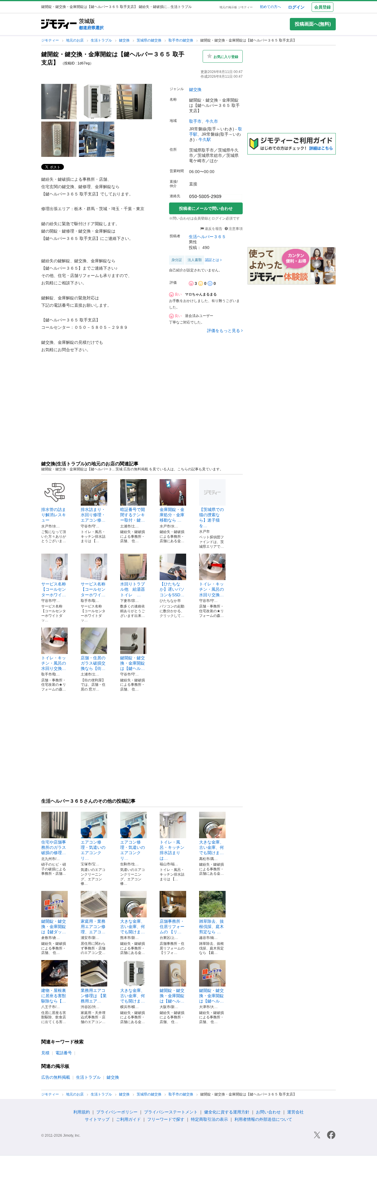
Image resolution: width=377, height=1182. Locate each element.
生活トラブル (102, 40)
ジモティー (50, 40)
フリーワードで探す (165, 1119)
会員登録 (322, 7)
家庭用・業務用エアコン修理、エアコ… (93, 926)
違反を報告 (213, 229)
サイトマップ (97, 1119)
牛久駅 (205, 139)
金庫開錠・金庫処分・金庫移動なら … (172, 514)
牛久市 (212, 121)
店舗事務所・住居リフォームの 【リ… (172, 926)
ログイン (296, 7)
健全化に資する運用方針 (226, 1112)
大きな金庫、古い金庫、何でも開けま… (211, 847)
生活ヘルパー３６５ (207, 236)
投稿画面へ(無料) (313, 23)
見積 (45, 1052)
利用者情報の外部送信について (263, 1119)
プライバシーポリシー (117, 1112)
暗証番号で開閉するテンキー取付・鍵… (132, 514)
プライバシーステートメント (171, 1112)
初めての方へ (270, 7)
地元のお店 (75, 40)
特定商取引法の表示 (209, 1119)
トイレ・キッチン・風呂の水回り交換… (211, 589)
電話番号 (63, 1052)
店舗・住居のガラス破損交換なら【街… (93, 663)
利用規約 (81, 1112)
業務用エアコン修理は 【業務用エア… (94, 995)
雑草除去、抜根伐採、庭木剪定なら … (211, 926)
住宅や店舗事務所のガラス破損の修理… (53, 847)
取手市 (195, 121)
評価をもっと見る (223, 330)
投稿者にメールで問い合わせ (206, 208)
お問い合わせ (268, 1112)
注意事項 (236, 229)
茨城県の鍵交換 (149, 40)
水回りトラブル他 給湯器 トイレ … (134, 589)
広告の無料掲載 (55, 1077)
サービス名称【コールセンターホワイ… (53, 589)
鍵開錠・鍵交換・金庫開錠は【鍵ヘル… (132, 663)
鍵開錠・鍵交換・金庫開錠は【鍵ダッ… (53, 926)
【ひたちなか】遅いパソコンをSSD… (172, 589)
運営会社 (295, 1112)
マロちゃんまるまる (201, 294)
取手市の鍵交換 (181, 40)
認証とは (212, 260)
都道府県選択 (91, 27)
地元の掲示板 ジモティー (236, 7)
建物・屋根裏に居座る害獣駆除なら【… (53, 995)
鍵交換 (124, 40)
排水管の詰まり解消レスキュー (53, 514)
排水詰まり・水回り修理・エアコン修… (93, 514)
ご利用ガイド (128, 1119)
